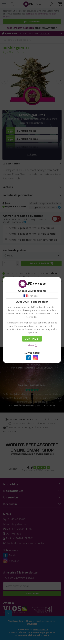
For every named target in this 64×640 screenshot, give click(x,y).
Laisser (31, 345)
